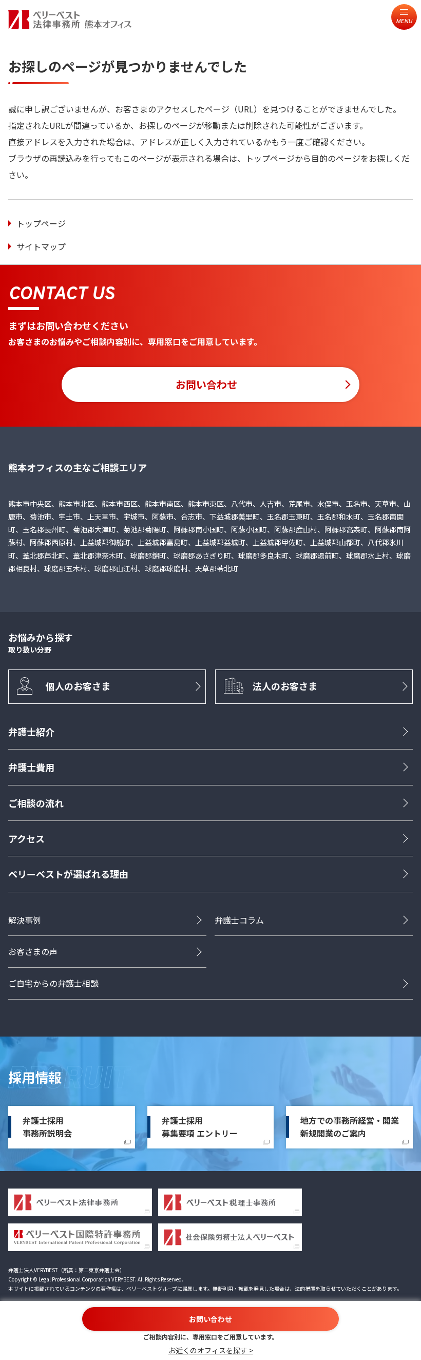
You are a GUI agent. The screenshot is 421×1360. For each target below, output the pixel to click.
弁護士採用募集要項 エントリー (200, 1127)
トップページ (41, 223)
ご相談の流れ (36, 803)
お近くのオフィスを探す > (210, 1350)
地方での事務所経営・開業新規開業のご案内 (349, 1127)
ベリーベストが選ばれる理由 (68, 873)
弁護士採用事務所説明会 (47, 1127)
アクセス (26, 838)
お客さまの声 (33, 951)
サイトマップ (41, 246)
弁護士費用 (31, 767)
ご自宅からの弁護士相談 (53, 983)
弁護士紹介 (31, 731)
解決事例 (24, 920)
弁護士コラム (239, 920)
